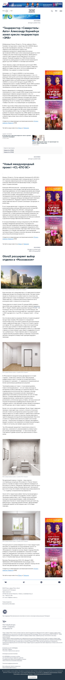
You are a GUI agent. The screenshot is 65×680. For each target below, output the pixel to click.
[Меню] (61, 11)
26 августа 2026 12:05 (34, 249)
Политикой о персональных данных (23, 674)
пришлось (37, 306)
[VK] (5, 582)
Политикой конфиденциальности (42, 674)
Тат (11, 11)
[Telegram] (23, 582)
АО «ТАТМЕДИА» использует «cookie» (11, 656)
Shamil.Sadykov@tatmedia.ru (9, 667)
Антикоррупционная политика (10, 653)
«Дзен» (20, 128)
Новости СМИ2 (9, 150)
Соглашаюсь (32, 677)
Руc (4, 11)
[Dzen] (41, 582)
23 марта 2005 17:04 (34, 23)
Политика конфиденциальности (10, 663)
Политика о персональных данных (11, 650)
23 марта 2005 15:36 (34, 159)
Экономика (37, 20)
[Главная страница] (32, 11)
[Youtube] (59, 582)
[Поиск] (52, 11)
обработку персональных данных (53, 672)
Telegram (26, 128)
